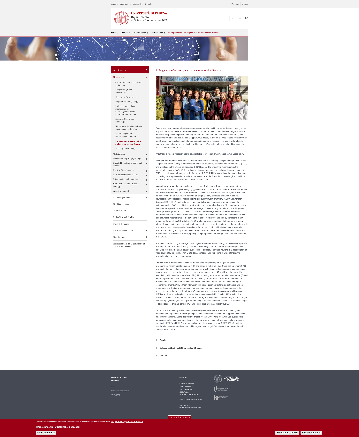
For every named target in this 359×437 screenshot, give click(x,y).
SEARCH (243, 22)
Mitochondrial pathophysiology (127, 158)
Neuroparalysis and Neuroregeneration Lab (125, 134)
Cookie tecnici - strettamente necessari (59, 427)
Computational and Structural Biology (126, 185)
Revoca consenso (311, 433)
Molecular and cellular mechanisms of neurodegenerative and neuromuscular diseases (125, 110)
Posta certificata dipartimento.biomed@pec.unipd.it (191, 406)
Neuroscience (157, 32)
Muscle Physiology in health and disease (127, 164)
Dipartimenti (125, 4)
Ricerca (124, 32)
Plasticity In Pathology (125, 148)
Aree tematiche (139, 32)
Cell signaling (119, 154)
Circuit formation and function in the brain (128, 83)
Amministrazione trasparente (120, 391)
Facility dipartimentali (123, 197)
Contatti (148, 4)
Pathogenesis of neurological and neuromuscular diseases (193, 32)
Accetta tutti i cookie (287, 433)
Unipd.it (114, 4)
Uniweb (245, 4)
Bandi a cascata (120, 237)
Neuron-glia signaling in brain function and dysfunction (128, 127)
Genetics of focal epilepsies (127, 97)
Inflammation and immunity (125, 179)
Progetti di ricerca (121, 224)
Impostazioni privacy (179, 417)
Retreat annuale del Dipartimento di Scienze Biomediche (129, 245)
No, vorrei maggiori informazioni (127, 421)
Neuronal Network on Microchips (124, 120)
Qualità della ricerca (122, 204)
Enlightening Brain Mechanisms (123, 91)
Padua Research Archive (124, 217)
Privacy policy (115, 395)
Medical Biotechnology (123, 170)
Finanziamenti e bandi (123, 230)
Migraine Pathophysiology (127, 101)
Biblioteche (138, 4)
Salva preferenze (46, 433)
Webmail (235, 4)
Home (113, 32)
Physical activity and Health (125, 175)
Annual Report (119, 210)
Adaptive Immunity (121, 191)
